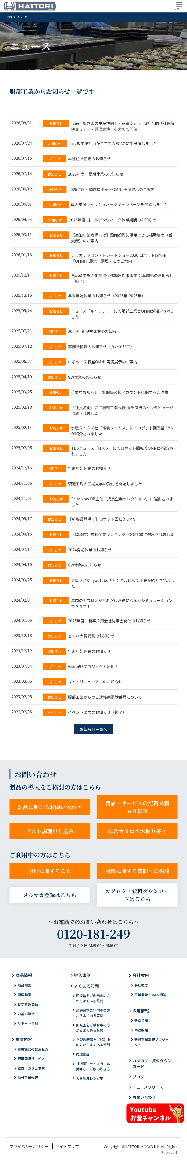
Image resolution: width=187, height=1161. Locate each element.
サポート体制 (28, 1023)
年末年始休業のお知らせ (79, 468)
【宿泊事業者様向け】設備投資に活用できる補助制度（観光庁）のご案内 (111, 238)
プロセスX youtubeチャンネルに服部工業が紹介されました (112, 583)
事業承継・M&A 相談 (150, 994)
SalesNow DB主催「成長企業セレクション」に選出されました (111, 501)
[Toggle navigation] (179, 6)
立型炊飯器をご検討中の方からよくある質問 (93, 1042)
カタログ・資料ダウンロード (151, 1063)
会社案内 (140, 975)
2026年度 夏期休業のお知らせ (85, 174)
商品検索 (24, 985)
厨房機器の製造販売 (33, 1049)
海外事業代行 (28, 1077)
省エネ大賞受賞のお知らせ (81, 636)
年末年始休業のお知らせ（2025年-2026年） (96, 295)
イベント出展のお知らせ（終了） (86, 712)
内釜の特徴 (26, 1013)
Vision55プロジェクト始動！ (82, 666)
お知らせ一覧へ (93, 729)
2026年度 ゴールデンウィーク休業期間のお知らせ (102, 220)
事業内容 (24, 1039)
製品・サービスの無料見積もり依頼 (137, 806)
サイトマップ (67, 1146)
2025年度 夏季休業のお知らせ (84, 331)
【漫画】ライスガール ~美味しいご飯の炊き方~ (94, 1066)
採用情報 (140, 1011)
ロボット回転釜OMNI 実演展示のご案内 (92, 362)
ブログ (138, 1077)
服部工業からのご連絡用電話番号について (94, 697)
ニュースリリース (147, 1087)
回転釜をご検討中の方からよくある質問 (93, 1027)
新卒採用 (141, 1020)
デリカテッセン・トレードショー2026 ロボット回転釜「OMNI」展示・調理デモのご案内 (108, 258)
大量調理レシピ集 (89, 1078)
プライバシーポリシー (28, 1146)
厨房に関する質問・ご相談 (137, 870)
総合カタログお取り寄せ (137, 831)
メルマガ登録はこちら (49, 895)
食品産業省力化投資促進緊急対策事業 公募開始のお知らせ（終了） (111, 278)
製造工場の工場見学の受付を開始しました (94, 483)
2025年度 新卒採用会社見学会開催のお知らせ (99, 621)
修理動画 (83, 1054)
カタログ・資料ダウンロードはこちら (137, 894)
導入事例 (82, 975)
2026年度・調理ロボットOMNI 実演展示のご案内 (101, 189)
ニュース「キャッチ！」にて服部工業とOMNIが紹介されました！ (112, 314)
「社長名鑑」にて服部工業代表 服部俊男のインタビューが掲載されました (111, 410)
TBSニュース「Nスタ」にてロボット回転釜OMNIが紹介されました (111, 451)
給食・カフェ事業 (31, 1068)
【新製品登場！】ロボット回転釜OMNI (92, 519)
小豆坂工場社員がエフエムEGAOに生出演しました (102, 143)
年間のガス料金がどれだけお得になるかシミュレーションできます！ (111, 603)
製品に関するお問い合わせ (50, 807)
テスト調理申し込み (50, 831)
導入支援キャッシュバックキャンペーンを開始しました (108, 204)
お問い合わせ (144, 1097)
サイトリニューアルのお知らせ (84, 682)
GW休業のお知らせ (74, 377)
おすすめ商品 (28, 1004)
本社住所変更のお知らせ (79, 158)
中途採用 (141, 1030)
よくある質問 (86, 986)
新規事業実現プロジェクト (151, 1042)
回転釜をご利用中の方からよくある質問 (93, 998)
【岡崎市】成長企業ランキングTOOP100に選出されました (112, 534)
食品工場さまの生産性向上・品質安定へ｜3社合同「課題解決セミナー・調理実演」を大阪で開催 (112, 126)
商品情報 (24, 975)
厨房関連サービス (31, 1058)
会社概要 (141, 985)
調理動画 (24, 994)
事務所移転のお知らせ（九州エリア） (90, 346)
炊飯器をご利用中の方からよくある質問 (93, 1013)
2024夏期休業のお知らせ (79, 550)
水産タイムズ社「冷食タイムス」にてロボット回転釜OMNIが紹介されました (112, 431)
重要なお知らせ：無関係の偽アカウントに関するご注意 (108, 392)
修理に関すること (49, 870)
